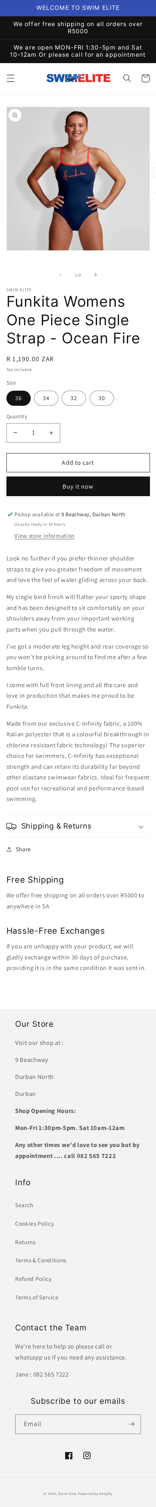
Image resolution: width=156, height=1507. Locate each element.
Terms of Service (37, 1297)
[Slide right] (95, 275)
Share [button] (23, 849)
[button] (10, 78)
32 (73, 398)
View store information (44, 535)
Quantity (17, 416)
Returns (25, 1242)
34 (46, 398)
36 (18, 398)
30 (101, 398)
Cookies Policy (34, 1223)
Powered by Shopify (95, 1493)
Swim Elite (67, 1493)
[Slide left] (60, 275)
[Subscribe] (131, 1424)
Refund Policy (33, 1278)
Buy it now (78, 486)
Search (24, 1205)
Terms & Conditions (40, 1260)
